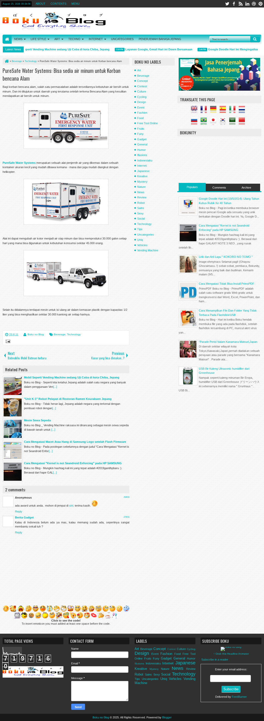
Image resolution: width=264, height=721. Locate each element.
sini (71, 505)
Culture (141, 91)
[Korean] (224, 122)
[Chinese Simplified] (243, 122)
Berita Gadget (24, 517)
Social (141, 218)
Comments (219, 187)
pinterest (260, 3)
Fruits (140, 128)
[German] (214, 111)
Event (140, 107)
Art (139, 70)
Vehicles (142, 245)
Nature (141, 186)
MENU (75, 3)
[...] (55, 386)
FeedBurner (239, 696)
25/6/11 (126, 497)
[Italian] (233, 111)
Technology (74, 334)
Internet (142, 165)
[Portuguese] (205, 122)
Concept (142, 80)
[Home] (6, 61)
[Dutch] (243, 111)
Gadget (141, 139)
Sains (140, 208)
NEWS (18, 39)
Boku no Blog (36, 334)
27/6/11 (126, 517)
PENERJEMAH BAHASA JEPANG (160, 39)
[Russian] (195, 122)
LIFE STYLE (38, 39)
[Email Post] (7, 342)
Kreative (142, 176)
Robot (141, 202)
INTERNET (96, 39)
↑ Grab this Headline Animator (231, 653)
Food (140, 118)
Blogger (167, 717)
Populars (192, 187)
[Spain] (224, 111)
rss (240, 3)
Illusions (142, 155)
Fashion (142, 112)
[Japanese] (214, 122)
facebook (233, 3)
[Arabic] (233, 122)
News (140, 192)
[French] (205, 111)
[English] (195, 111)
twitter (227, 3)
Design (141, 102)
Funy (140, 133)
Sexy (140, 213)
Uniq (140, 239)
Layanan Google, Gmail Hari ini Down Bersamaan (153, 49)
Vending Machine (147, 250)
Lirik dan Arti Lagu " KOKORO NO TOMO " (226, 256)
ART (57, 39)
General (142, 144)
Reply (18, 511)
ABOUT (40, 3)
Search (255, 39)
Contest (142, 86)
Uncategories (145, 234)
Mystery (142, 181)
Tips (140, 229)
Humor (141, 149)
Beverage (59, 334)
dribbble (254, 3)
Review (141, 197)
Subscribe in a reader (214, 659)
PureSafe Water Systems (19, 162)
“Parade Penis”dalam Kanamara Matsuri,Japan (228, 341)
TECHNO (74, 39)
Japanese (143, 171)
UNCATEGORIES (122, 39)
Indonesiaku (144, 160)
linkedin (247, 3)
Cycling (141, 96)
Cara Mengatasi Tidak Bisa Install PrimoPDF (226, 283)
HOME (7, 39)
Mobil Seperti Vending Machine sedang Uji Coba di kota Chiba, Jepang (56, 49)
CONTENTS (58, 3)
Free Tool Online (147, 123)
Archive (246, 187)
